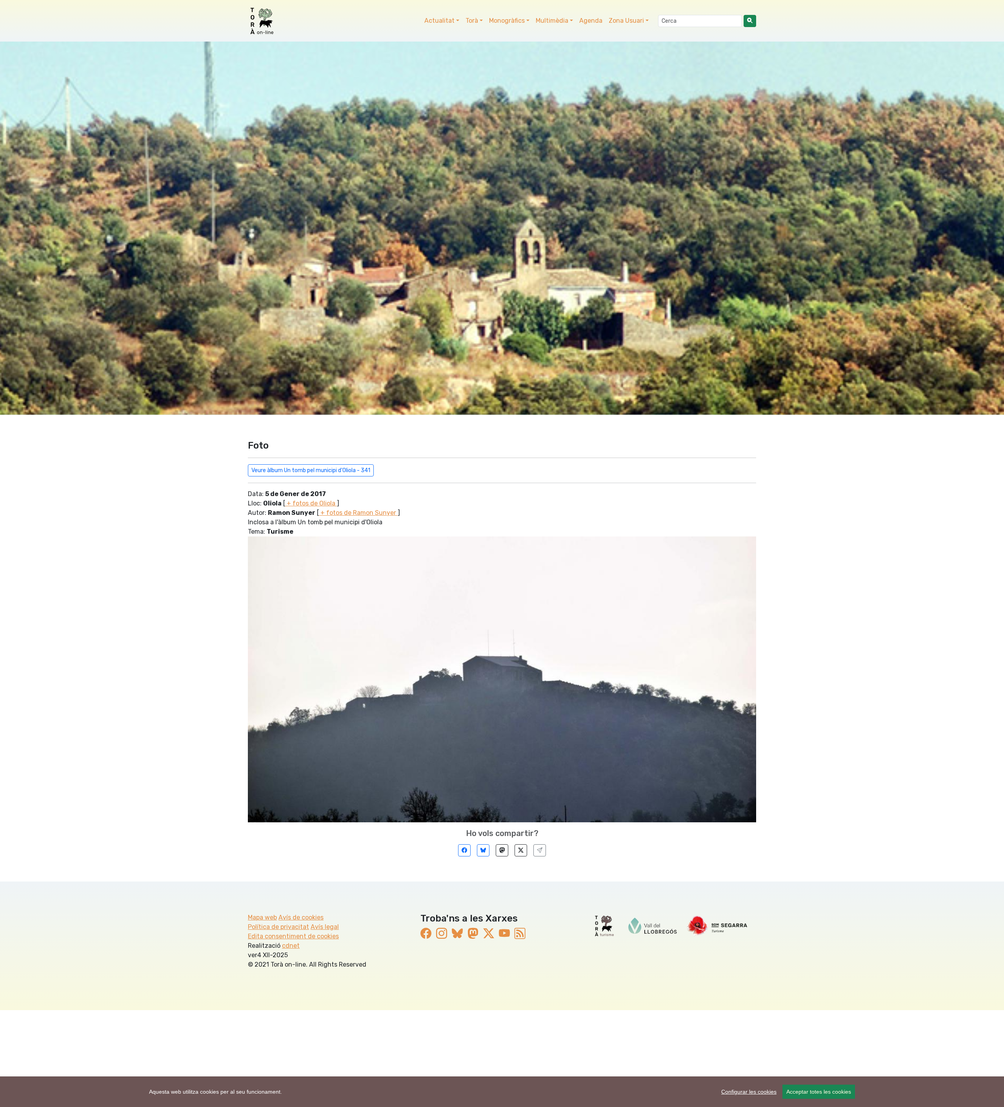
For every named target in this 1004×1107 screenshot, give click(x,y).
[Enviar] (539, 850)
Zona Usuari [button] (626, 20)
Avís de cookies (301, 917)
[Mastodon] (502, 850)
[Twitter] (521, 850)
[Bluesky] (483, 850)
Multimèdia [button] (552, 20)
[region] (502, 1091)
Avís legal (325, 927)
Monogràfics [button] (507, 20)
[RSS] (520, 933)
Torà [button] (472, 20)
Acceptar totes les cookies (818, 1092)
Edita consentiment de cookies (293, 936)
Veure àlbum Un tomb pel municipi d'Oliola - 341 (310, 470)
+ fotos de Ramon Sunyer (358, 512)
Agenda (590, 20)
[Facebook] (464, 850)
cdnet (291, 945)
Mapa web (262, 917)
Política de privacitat (278, 927)
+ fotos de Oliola (311, 503)
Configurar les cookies (749, 1092)
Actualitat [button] (439, 20)
